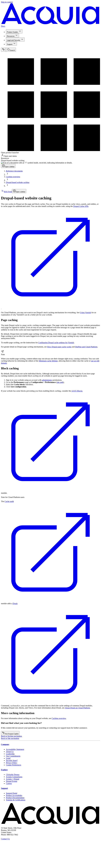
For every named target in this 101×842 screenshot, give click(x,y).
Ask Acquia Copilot (11, 734)
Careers (9, 783)
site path (60, 382)
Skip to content (7, 2)
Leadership (10, 754)
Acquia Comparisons (14, 777)
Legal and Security (13, 40)
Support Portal (11, 793)
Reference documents (14, 171)
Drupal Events (11, 781)
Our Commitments (13, 756)
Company (5, 744)
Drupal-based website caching (17, 182)
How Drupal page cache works (59, 347)
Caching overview (13, 177)
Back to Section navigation (11, 736)
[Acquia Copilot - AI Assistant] (3, 50)
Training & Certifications (15, 800)
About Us (10, 752)
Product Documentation (15, 798)
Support (9, 44)
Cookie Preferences (13, 765)
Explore (4, 770)
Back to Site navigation (10, 738)
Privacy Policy (11, 763)
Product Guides (12, 32)
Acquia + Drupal (12, 779)
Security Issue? (12, 760)
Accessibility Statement (15, 749)
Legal (8, 758)
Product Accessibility (14, 795)
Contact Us (5, 839)
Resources (11, 36)
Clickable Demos (12, 775)
